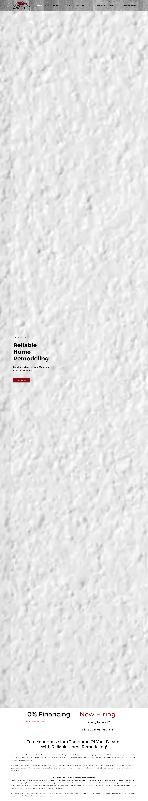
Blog (90, 6)
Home (39, 6)
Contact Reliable (105, 6)
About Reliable (53, 6)
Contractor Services (74, 6)
